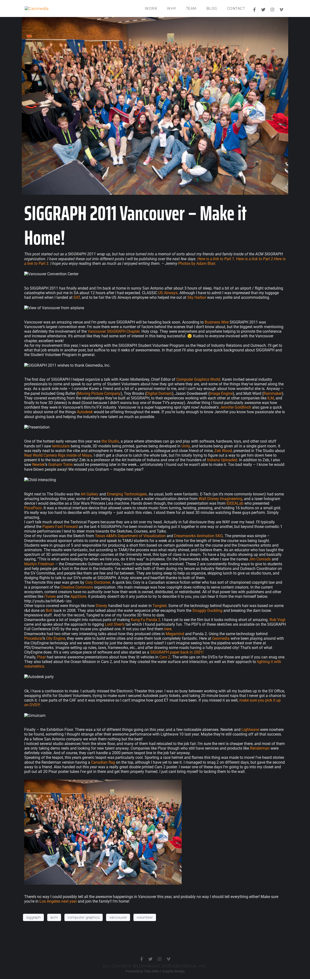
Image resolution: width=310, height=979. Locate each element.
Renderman (260, 748)
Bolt (49, 610)
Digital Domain (159, 393)
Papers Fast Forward (60, 526)
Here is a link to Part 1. (216, 259)
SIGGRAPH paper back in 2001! (176, 652)
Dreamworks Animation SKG (198, 536)
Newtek (38, 464)
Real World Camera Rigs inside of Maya (58, 455)
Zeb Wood (223, 450)
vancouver (118, 917)
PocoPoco (33, 508)
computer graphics (84, 917)
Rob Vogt (277, 619)
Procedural (33, 638)
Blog (211, 8)
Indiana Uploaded (222, 460)
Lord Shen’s (114, 624)
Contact (236, 8)
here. (168, 629)
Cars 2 (164, 657)
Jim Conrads (260, 559)
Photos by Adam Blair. (197, 263)
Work (151, 8)
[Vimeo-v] (281, 10)
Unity (185, 446)
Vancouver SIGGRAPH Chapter (114, 331)
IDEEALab (234, 503)
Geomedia (221, 638)
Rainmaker (273, 393)
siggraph (33, 917)
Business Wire (217, 322)
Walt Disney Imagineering (220, 498)
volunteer (145, 917)
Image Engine (221, 393)
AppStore (78, 596)
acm (54, 917)
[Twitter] (263, 10)
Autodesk (85, 412)
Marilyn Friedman (39, 564)
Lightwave (250, 729)
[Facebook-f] (254, 10)
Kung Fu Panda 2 (145, 619)
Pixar (41, 657)
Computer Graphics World (198, 379)
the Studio (110, 441)
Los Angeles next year (58, 901)
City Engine (55, 638)
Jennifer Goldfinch (235, 407)
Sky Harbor (196, 297)
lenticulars (61, 446)
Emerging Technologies (127, 494)
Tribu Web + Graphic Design (164, 971)
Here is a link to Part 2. (255, 259)
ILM (270, 398)
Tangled (159, 605)
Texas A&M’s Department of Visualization (130, 536)
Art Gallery (89, 494)
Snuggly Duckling (207, 610)
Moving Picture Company (99, 393)
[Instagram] (272, 10)
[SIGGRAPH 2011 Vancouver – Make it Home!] (155, 105)
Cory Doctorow (97, 582)
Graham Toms (60, 464)
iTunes (50, 596)
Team (191, 8)
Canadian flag (103, 762)
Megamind (175, 633)
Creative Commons (77, 587)
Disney (101, 605)
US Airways (168, 293)
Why (171, 8)
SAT (76, 297)
